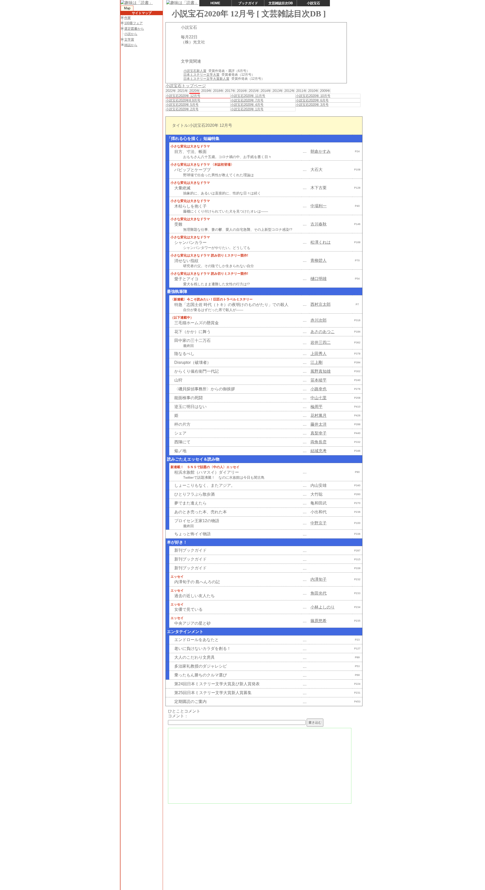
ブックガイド (248, 3)
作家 (127, 18)
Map (127, 8)
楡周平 (316, 406)
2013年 (278, 91)
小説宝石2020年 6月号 (312, 100)
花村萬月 (318, 415)
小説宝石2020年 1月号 (247, 109)
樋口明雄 (318, 278)
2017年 (230, 91)
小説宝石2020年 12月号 (183, 96)
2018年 (218, 91)
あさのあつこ (322, 331)
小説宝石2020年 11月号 (248, 96)
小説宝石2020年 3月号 (312, 105)
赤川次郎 (318, 320)
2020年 (194, 91)
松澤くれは (320, 242)
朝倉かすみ (320, 151)
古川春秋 (318, 224)
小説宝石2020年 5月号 (182, 105)
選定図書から (134, 29)
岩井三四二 (320, 342)
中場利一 (318, 206)
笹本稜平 (318, 380)
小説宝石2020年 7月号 (247, 100)
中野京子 (318, 523)
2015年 (254, 91)
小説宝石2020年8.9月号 (183, 100)
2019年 (206, 91)
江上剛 (316, 362)
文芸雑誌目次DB (281, 3)
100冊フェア (133, 23)
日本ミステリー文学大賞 (201, 75)
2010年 (313, 91)
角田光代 (318, 593)
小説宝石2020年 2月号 (182, 109)
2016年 (242, 91)
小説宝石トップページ (185, 86)
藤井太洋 (318, 424)
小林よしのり (322, 607)
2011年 (301, 91)
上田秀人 (318, 353)
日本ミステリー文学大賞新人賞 (206, 79)
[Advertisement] (263, 842)
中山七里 (318, 398)
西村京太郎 (320, 304)
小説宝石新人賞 (194, 71)
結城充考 (318, 451)
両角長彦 (318, 442)
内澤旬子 (318, 579)
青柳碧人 (318, 260)
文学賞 (129, 39)
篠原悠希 (318, 621)
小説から (130, 34)
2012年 (289, 91)
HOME (215, 3)
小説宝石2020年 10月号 (313, 96)
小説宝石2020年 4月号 (247, 105)
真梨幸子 (318, 433)
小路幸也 (318, 389)
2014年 (266, 91)
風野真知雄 (320, 371)
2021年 (183, 91)
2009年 (325, 91)
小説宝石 (313, 3)
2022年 (171, 91)
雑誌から (130, 45)
